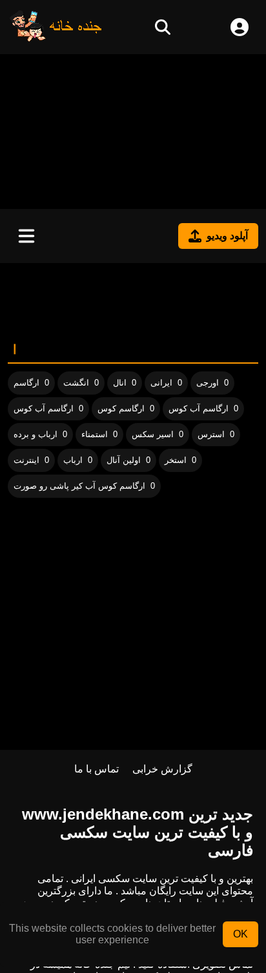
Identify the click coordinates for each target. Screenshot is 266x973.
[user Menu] (239, 27)
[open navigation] (26, 236)
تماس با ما (96, 768)
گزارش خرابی (162, 768)
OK (240, 934)
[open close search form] (162, 27)
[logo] (56, 38)
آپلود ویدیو (227, 235)
